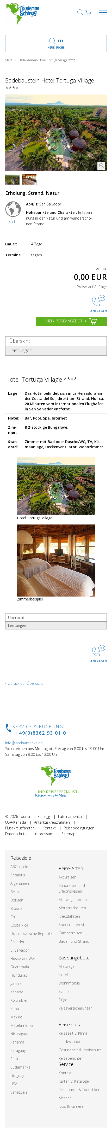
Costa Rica (19, 925)
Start (8, 60)
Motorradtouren (72, 907)
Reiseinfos (69, 1024)
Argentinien (19, 883)
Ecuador (17, 941)
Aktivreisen (67, 877)
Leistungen (20, 350)
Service (66, 1064)
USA (13, 1083)
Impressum (43, 833)
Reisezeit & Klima (73, 1033)
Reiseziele (20, 858)
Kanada (16, 991)
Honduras (18, 975)
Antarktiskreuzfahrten (52, 822)
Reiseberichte (70, 1058)
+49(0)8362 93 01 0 (41, 733)
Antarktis (17, 874)
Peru (14, 1058)
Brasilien (17, 908)
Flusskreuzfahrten (20, 828)
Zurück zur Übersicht (25, 683)
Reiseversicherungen (75, 1008)
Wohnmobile (69, 983)
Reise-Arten (71, 868)
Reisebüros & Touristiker (79, 1089)
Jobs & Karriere (71, 1106)
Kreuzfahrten (69, 916)
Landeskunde (70, 1041)
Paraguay (18, 1050)
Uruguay (17, 1075)
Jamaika (16, 983)
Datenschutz (15, 833)
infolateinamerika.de (24, 742)
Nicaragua (18, 1033)
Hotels (64, 974)
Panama (17, 1042)
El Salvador (19, 950)
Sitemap (68, 833)
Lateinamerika (70, 816)
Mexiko (16, 1017)
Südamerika (20, 1067)
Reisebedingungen (79, 828)
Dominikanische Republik (31, 933)
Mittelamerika (21, 1025)
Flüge (63, 999)
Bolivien (16, 900)
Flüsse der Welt (23, 958)
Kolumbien (19, 1000)
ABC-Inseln (19, 866)
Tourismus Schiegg (34, 816)
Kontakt (49, 828)
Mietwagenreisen (73, 899)
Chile (14, 916)
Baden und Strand (74, 941)
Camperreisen (70, 932)
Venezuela (19, 1092)
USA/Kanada (15, 822)
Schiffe (64, 991)
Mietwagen (68, 966)
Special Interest (71, 924)
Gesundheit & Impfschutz (80, 1049)
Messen (65, 1097)
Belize (15, 891)
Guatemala (19, 966)
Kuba (14, 1008)
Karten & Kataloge (74, 1081)
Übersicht (19, 341)
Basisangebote (74, 957)
